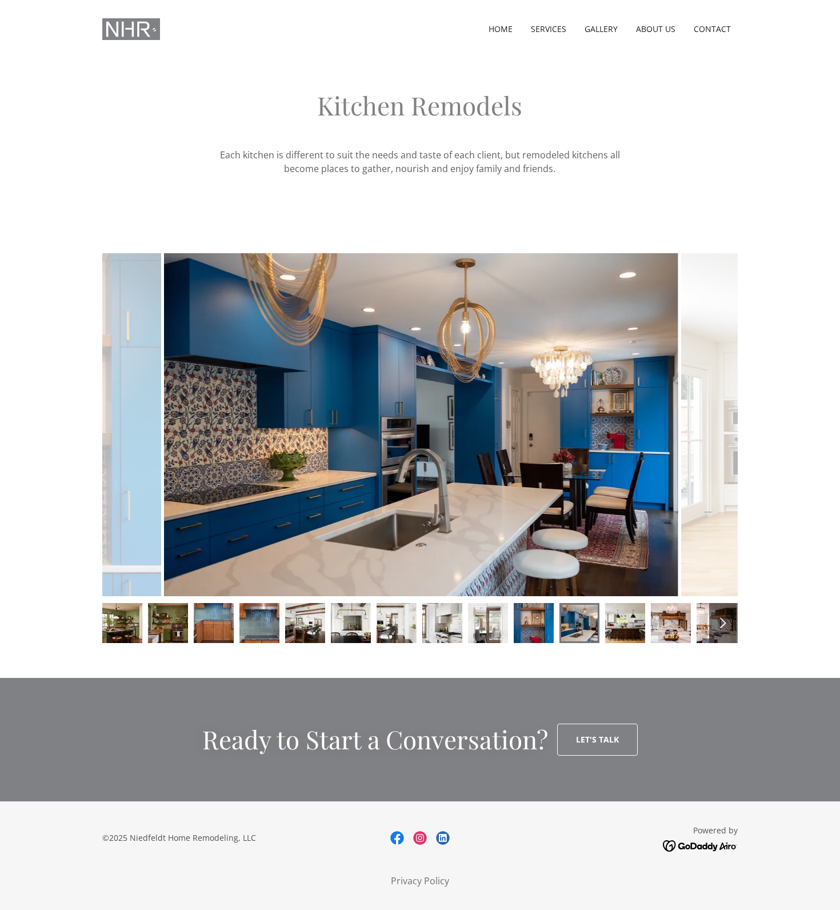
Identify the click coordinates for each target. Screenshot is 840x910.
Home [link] (501, 28)
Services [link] (548, 28)
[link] (131, 28)
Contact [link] (712, 28)
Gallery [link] (601, 28)
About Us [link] (655, 28)
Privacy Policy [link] (420, 881)
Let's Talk (597, 739)
